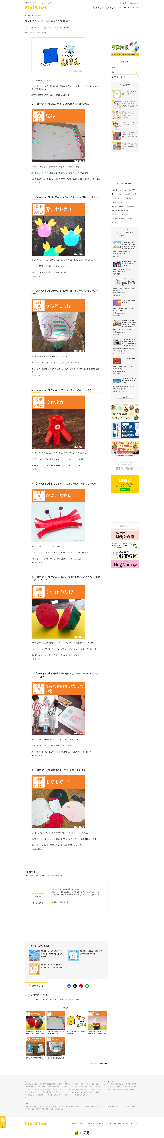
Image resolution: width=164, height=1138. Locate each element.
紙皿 (134, 194)
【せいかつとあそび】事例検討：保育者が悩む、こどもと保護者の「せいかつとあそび (129, 342)
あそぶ (114, 67)
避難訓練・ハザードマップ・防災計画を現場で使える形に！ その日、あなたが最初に (129, 323)
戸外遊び (35, 1084)
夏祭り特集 (58, 1109)
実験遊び (55, 1089)
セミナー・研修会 (110, 1084)
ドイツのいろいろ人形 (129, 358)
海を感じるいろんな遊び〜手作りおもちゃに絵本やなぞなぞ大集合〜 (51, 953)
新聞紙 (131, 206)
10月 (120, 202)
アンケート (91, 1089)
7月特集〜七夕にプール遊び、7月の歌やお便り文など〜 (91, 952)
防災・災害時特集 (31, 1106)
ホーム (27, 15)
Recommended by (95, 1063)
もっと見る (125, 397)
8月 (32, 999)
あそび (33, 15)
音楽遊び (41, 1089)
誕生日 (114, 222)
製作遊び (42, 1084)
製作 (77, 999)
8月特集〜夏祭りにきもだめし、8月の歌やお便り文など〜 (51, 966)
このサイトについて (76, 1123)
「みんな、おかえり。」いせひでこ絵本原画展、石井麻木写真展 (129, 282)
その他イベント (132, 1089)
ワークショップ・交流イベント (114, 1087)
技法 (113, 194)
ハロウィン (115, 198)
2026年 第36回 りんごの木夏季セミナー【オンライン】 (129, 380)
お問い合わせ (90, 1123)
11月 (123, 198)
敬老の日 (130, 198)
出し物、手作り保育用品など (48, 1095)
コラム (72, 1087)
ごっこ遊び (37, 1087)
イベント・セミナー (119, 77)
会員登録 (113, 1123)
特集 (26, 1103)
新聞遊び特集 (40, 1109)
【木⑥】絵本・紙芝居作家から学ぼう (129, 301)
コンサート (107, 1089)
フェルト (120, 194)
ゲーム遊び (58, 1084)
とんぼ (114, 202)
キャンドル (130, 218)
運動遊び (28, 1089)
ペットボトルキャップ (119, 206)
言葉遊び (48, 1089)
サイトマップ (135, 1123)
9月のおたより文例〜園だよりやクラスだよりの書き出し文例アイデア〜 (129, 93)
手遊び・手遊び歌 (48, 1087)
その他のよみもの (79, 1095)
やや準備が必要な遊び (55, 875)
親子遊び (50, 1092)
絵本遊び (39, 15)
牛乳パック (125, 214)
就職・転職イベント (119, 1089)
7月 (27, 999)
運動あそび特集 (130, 1106)
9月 (125, 202)
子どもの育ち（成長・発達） (74, 1084)
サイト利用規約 (123, 1123)
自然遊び (50, 1084)
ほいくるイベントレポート (81, 1092)
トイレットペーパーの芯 (120, 210)
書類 (81, 1087)
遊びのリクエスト (102, 1123)
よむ (113, 72)
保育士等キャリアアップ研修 (127, 1084)
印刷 (49, 27)
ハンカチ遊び (41, 1092)
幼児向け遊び (34, 875)
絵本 (71, 999)
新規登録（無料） (133, 3)
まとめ (45, 999)
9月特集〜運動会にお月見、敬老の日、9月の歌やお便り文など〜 (61, 1106)
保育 (77, 1087)
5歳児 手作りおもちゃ (119, 190)
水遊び (34, 1089)
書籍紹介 (83, 1089)
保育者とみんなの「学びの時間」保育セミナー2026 (129, 263)
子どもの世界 (90, 1084)
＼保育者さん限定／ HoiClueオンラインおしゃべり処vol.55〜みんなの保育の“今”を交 (129, 245)
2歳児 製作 (132, 190)
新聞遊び (29, 1087)
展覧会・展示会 (131, 1087)
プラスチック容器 (118, 218)
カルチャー (68, 1095)
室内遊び (28, 1084)
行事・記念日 (88, 1087)
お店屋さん (115, 214)
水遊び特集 (49, 1109)
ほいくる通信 (95, 1092)
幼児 (61, 999)
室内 (56, 999)
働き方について (74, 1089)
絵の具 (128, 194)
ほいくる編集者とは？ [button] (62, 902)
